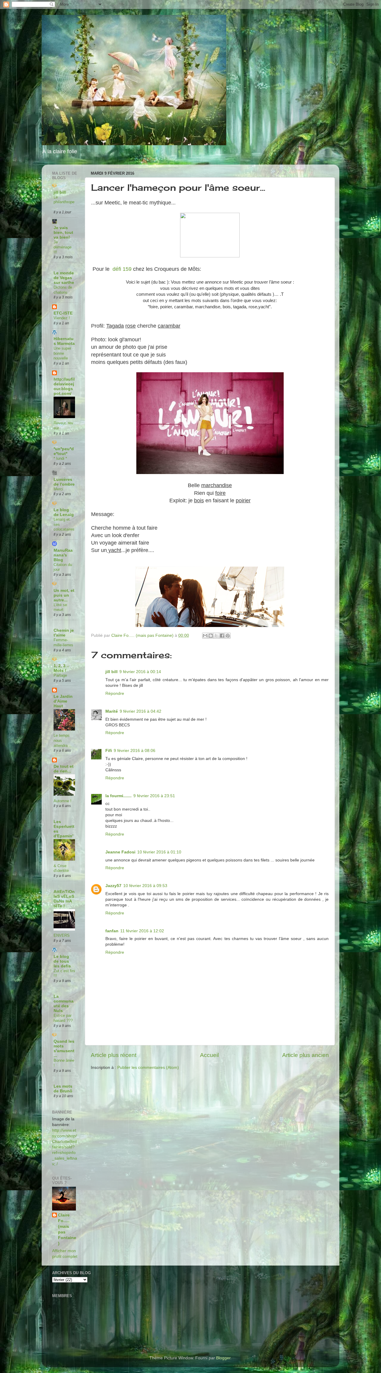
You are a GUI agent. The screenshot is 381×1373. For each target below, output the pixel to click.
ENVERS (62, 935)
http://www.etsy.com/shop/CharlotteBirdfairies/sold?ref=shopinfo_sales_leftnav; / (64, 1147)
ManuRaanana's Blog (63, 555)
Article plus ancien (305, 1055)
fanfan (111, 931)
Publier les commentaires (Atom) (148, 1067)
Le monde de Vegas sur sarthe (64, 278)
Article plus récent (113, 1055)
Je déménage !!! (62, 247)
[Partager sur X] (216, 636)
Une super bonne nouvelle (62, 353)
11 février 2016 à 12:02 (142, 931)
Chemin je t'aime (64, 632)
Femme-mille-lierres (63, 642)
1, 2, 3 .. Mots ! (61, 668)
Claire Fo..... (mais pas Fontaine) (67, 1229)
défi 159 (122, 269)
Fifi (108, 750)
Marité (111, 711)
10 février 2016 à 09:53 (145, 885)
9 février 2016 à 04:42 (140, 711)
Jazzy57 (113, 885)
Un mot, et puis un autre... (64, 595)
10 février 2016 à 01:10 (159, 852)
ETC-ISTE (63, 313)
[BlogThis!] (211, 636)
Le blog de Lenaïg (64, 512)
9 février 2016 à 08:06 (134, 750)
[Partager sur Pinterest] (228, 636)
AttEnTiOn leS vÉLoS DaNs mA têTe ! (64, 898)
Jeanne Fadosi (120, 852)
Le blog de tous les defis (62, 961)
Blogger (223, 1358)
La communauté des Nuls (64, 1003)
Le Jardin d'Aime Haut (63, 701)
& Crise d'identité (61, 868)
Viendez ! (62, 318)
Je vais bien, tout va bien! (63, 233)
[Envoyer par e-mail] (205, 636)
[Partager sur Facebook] (222, 636)
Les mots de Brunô (63, 1088)
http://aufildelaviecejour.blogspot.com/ (64, 386)
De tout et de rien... (64, 768)
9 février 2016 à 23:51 (154, 796)
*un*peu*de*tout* (64, 451)
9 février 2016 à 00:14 (140, 672)
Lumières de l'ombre (64, 482)
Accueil (209, 1055)
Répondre (114, 693)
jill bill (111, 672)
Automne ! (62, 801)
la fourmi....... (118, 796)
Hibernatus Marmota (64, 341)
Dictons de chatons (63, 290)
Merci (58, 489)
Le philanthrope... (64, 202)
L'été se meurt (60, 607)
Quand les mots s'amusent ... (64, 1048)
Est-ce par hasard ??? (63, 1018)
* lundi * (60, 458)
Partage (60, 675)
